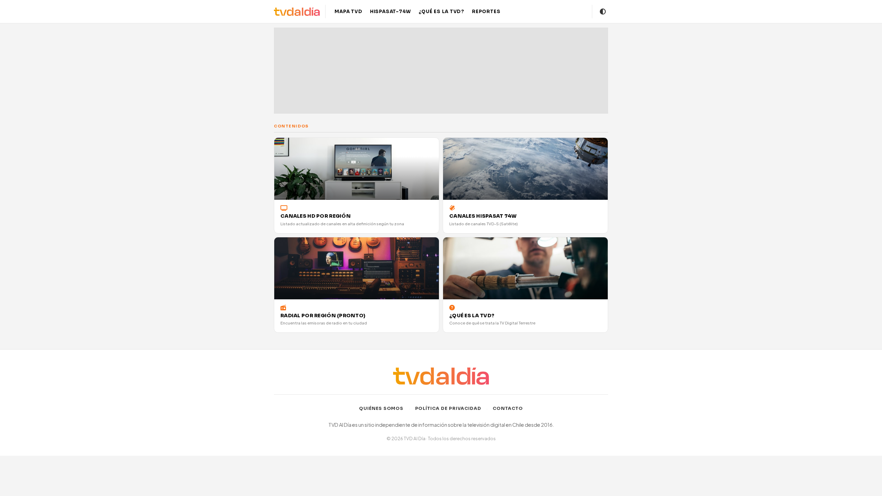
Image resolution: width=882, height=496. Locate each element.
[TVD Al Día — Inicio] (297, 12)
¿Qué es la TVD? (441, 11)
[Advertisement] (441, 71)
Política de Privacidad (448, 408)
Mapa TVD (348, 11)
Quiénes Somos (381, 408)
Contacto (508, 408)
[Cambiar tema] (603, 12)
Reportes (486, 11)
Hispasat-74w (390, 11)
